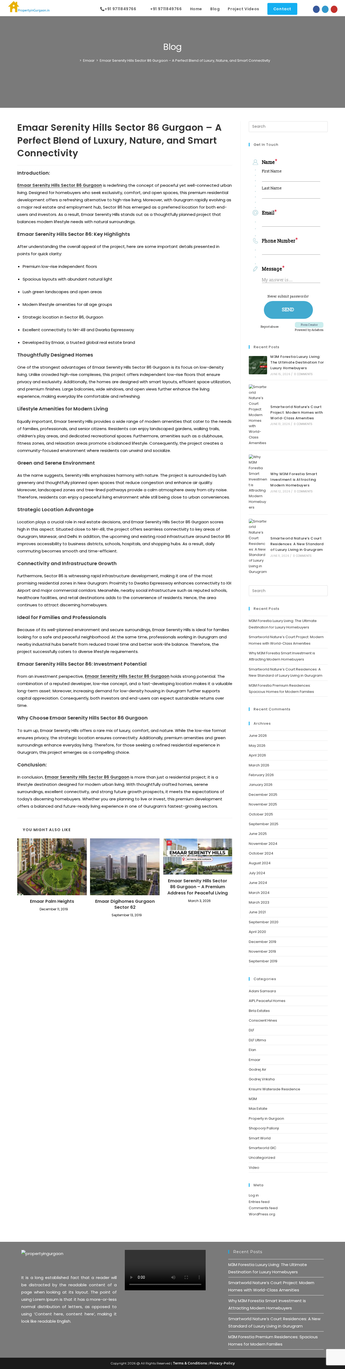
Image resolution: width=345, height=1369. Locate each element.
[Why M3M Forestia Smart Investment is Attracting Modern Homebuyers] (258, 482)
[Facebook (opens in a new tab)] (316, 9)
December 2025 (263, 794)
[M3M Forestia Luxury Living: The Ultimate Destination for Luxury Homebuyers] (258, 365)
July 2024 (257, 873)
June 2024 (258, 882)
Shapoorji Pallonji (264, 1128)
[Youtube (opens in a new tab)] (334, 9)
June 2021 (257, 912)
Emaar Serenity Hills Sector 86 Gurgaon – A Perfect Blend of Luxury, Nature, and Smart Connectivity (185, 60)
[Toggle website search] (306, 9)
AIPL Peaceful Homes (267, 1000)
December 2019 (262, 941)
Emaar (254, 1059)
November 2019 (262, 951)
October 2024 (261, 853)
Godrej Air (257, 1069)
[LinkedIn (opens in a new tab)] (325, 9)
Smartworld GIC (262, 1147)
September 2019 (263, 961)
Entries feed (259, 1201)
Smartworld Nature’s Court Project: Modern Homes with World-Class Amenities (296, 412)
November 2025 (263, 804)
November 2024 (263, 843)
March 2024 (259, 892)
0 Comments (303, 374)
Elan (252, 1049)
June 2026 (258, 735)
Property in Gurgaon (266, 1118)
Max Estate (258, 1108)
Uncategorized (262, 1157)
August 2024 (260, 863)
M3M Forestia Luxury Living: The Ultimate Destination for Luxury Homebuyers (297, 362)
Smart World (260, 1138)
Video (254, 1167)
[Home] (76, 60)
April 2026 (257, 755)
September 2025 (263, 824)
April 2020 (257, 931)
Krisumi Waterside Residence (274, 1089)
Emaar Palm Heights (52, 901)
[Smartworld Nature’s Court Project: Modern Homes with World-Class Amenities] (258, 415)
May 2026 (257, 745)
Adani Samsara (262, 991)
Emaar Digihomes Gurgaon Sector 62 (125, 904)
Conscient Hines (263, 1020)
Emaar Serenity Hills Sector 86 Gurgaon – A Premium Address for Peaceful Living (197, 887)
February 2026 (261, 774)
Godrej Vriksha (262, 1079)
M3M (253, 1098)
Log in (254, 1195)
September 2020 (263, 922)
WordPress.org (262, 1214)
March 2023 (259, 902)
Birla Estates (259, 1010)
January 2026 (260, 784)
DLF (251, 1030)
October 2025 (261, 814)
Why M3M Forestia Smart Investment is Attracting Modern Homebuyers (293, 479)
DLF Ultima (257, 1040)
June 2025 (258, 833)
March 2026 (259, 765)
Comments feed (263, 1208)
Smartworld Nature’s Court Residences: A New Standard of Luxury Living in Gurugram (296, 544)
